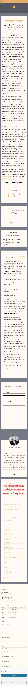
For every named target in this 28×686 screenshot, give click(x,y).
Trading (6, 570)
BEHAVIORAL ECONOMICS (8, 656)
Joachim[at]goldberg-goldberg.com (9, 600)
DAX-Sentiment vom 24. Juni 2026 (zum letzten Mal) (13, 501)
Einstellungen (14, 682)
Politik (13, 21)
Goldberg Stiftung (6, 637)
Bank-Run (10, 194)
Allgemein (6, 529)
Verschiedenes (7, 572)
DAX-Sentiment (16, 194)
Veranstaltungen (6, 666)
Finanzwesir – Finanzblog (8, 635)
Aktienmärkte (7, 527)
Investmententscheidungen (10, 557)
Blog (3, 646)
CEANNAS (6, 539)
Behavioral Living (8, 534)
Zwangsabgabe (11, 196)
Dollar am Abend (8, 544)
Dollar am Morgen (8, 547)
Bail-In (6, 194)
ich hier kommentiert (7, 176)
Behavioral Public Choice (10, 537)
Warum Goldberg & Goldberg (9, 648)
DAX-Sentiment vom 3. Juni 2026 (11, 509)
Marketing (6, 562)
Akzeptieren (14, 675)
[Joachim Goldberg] (14, 8)
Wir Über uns (5, 651)
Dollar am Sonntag (8, 549)
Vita (3, 653)
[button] (6, 182)
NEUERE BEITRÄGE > (21, 218)
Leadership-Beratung (9, 560)
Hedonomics (7, 554)
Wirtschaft (20, 21)
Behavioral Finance (6, 659)
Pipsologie (4, 640)
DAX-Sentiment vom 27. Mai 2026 (12, 512)
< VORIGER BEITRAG (6, 208)
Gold (21, 194)
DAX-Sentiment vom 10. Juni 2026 (12, 507)
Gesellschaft (7, 552)
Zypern (17, 196)
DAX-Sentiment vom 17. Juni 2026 (12, 504)
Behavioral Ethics (8, 532)
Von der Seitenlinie (8, 575)
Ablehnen (14, 679)
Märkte (7, 21)
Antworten (22, 256)
